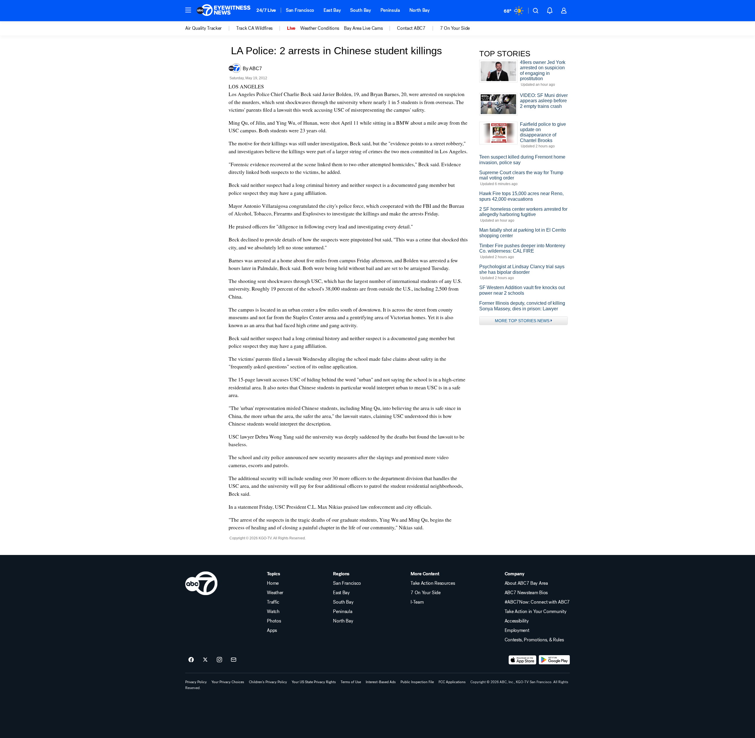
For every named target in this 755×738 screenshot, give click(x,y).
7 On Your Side (426, 592)
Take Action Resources (433, 583)
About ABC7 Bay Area (526, 583)
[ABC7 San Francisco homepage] (223, 10)
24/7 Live (266, 10)
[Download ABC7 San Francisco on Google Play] (554, 660)
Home (273, 583)
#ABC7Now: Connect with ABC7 (537, 602)
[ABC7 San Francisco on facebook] (191, 660)
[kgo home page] (201, 583)
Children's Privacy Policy (268, 682)
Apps (272, 630)
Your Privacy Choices (227, 682)
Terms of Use (351, 682)
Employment (517, 630)
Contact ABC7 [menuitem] (411, 28)
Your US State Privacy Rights (314, 682)
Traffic (273, 602)
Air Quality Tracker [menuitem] (203, 28)
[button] (188, 10)
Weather (275, 592)
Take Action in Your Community (536, 611)
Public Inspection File (417, 682)
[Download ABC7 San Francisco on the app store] (522, 660)
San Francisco (300, 10)
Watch (273, 611)
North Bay (419, 10)
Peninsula (390, 10)
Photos (274, 621)
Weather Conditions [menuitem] (319, 28)
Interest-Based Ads (381, 682)
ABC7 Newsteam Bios (526, 592)
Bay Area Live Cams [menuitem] (363, 28)
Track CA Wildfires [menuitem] (254, 28)
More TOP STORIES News (522, 320)
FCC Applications (452, 682)
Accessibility (517, 621)
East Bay (332, 10)
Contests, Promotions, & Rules (534, 639)
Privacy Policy (196, 682)
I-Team (417, 602)
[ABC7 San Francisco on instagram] (219, 660)
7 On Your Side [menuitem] (455, 28)
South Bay (360, 10)
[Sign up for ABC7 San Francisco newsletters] (233, 660)
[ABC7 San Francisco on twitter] (205, 660)
